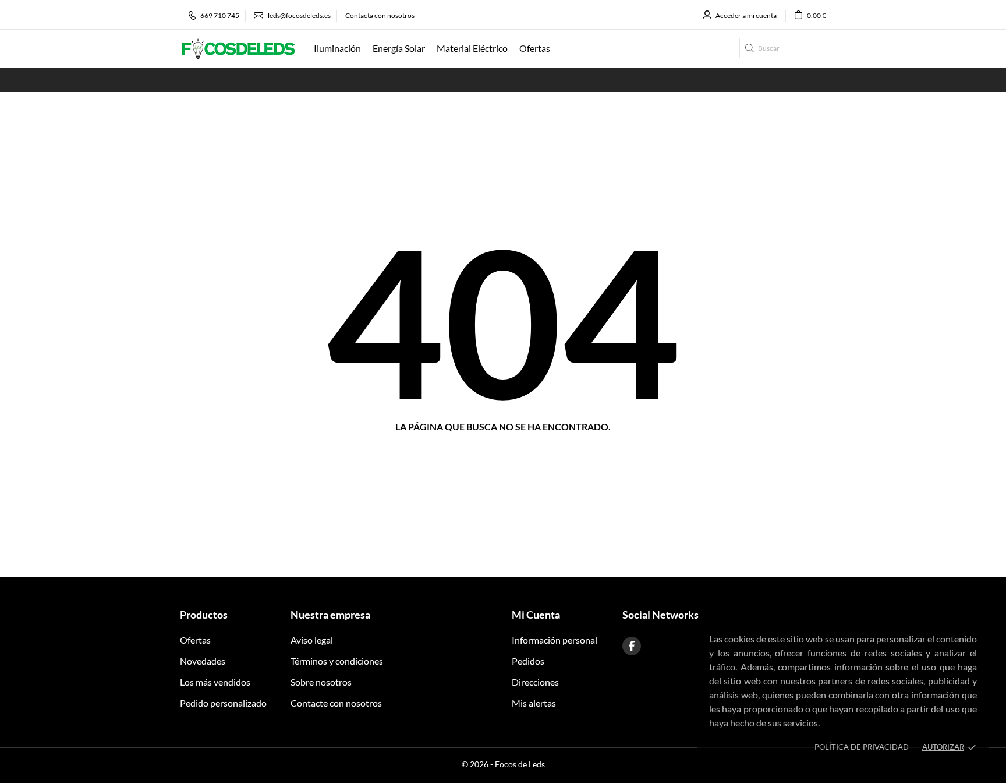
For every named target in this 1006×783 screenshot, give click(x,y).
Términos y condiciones (337, 660)
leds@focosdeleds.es (299, 15)
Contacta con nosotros (380, 15)
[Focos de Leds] (238, 49)
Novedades (202, 660)
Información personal (554, 639)
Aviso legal (312, 639)
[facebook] (631, 646)
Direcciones (535, 681)
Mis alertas (534, 702)
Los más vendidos (215, 681)
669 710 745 (219, 15)
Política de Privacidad (861, 747)
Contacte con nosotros (336, 702)
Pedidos (528, 660)
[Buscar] (749, 48)
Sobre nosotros (321, 681)
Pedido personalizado (223, 702)
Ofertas (195, 639)
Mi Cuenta (536, 614)
